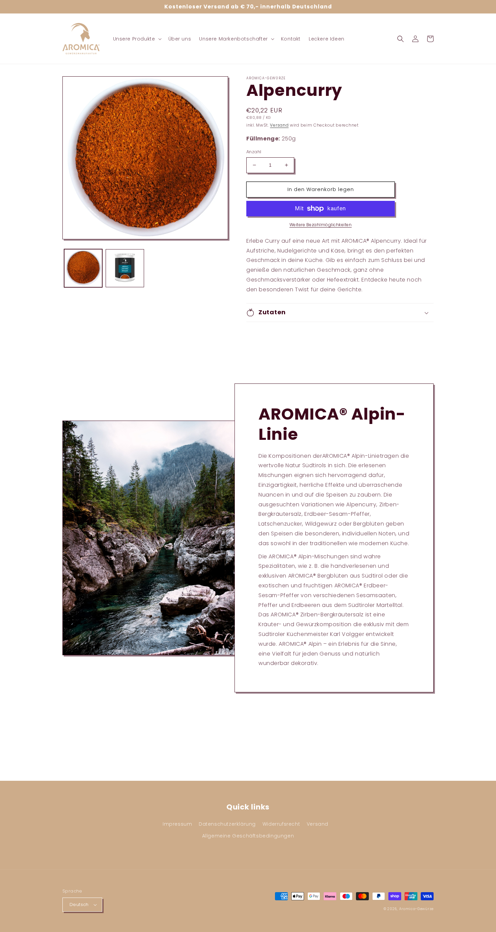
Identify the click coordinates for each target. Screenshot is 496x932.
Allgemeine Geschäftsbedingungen (248, 835)
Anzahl (253, 152)
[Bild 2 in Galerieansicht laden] (125, 268)
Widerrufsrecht (281, 824)
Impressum (177, 824)
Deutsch (79, 904)
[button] (136, 39)
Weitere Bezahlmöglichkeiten (321, 225)
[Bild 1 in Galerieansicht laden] (83, 268)
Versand (279, 125)
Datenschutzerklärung (227, 824)
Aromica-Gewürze (416, 908)
